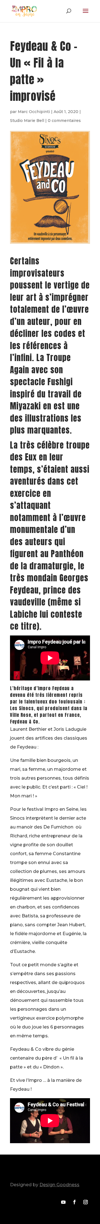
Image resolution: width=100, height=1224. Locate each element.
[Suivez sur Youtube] (63, 1202)
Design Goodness (59, 1184)
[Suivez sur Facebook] (74, 1202)
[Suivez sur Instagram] (85, 1202)
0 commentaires (64, 120)
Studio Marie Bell (27, 120)
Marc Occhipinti (34, 111)
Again (19, 370)
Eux (31, 457)
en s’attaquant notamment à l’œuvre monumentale (48, 511)
